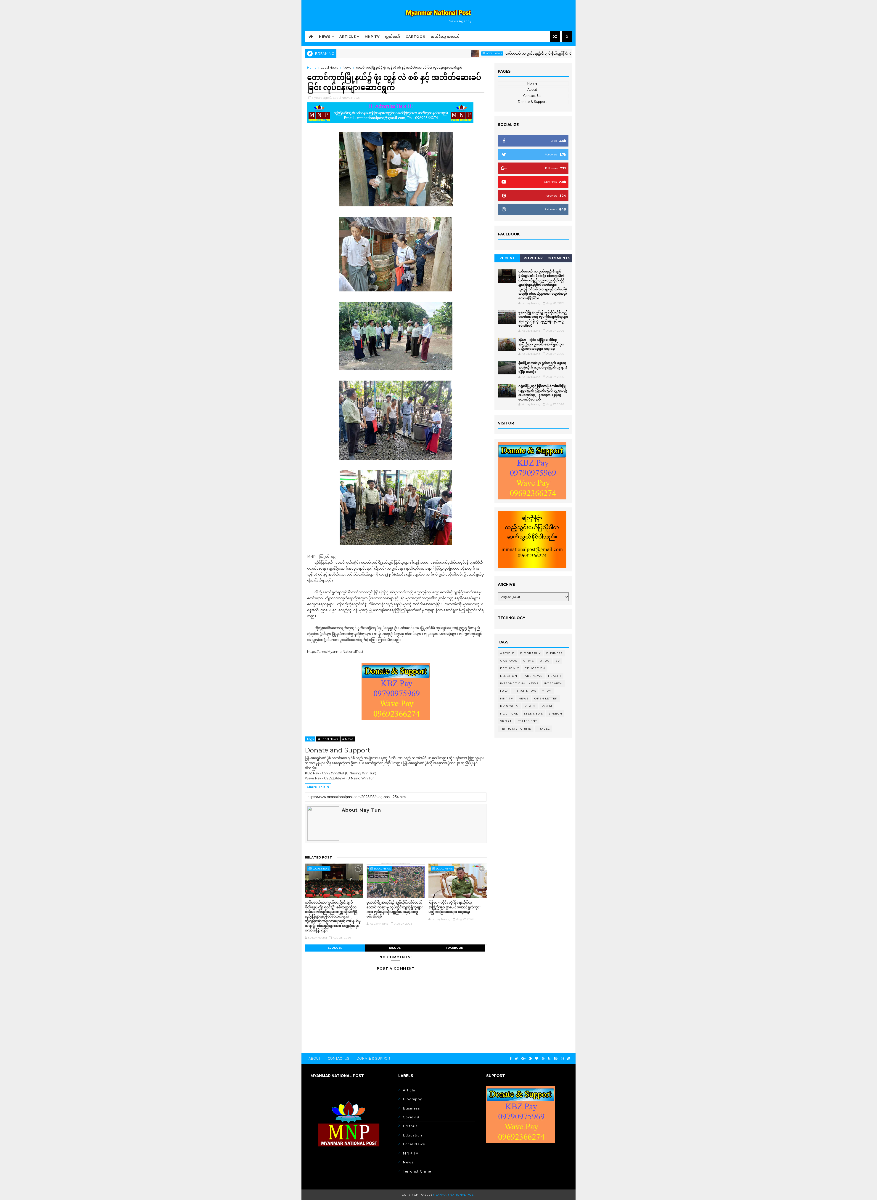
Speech (555, 713)
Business (554, 653)
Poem (547, 706)
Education (535, 668)
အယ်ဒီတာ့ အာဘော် (445, 37)
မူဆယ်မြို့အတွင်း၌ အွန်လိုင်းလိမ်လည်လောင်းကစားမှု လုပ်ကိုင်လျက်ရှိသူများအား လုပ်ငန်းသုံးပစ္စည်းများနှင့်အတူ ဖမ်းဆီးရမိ (395, 909)
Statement (527, 721)
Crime (528, 660)
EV (557, 660)
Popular (533, 258)
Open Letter (546, 698)
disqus (395, 947)
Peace (530, 706)
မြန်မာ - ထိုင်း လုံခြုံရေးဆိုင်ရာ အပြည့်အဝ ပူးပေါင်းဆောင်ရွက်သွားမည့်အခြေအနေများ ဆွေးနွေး (454, 907)
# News (347, 739)
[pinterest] (530, 1058)
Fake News (532, 675)
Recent (507, 258)
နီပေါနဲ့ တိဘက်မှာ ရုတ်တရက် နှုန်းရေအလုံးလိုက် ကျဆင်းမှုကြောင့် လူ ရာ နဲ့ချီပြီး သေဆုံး (542, 367)
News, (355, 97)
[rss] (549, 1058)
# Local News (328, 739)
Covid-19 (411, 1117)
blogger (335, 947)
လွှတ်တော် (392, 37)
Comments (559, 258)
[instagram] (562, 1058)
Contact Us (532, 96)
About (532, 90)
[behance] (556, 1058)
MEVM (547, 691)
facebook (454, 947)
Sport (506, 721)
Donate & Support (532, 102)
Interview (553, 683)
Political (509, 713)
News (324, 37)
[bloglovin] (536, 1058)
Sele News (533, 713)
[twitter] (516, 1058)
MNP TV (372, 37)
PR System (509, 706)
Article (347, 37)
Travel (543, 728)
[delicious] (568, 1058)
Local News (437, 53)
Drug (545, 660)
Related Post (318, 857)
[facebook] (511, 1058)
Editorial (411, 1126)
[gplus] (523, 1058)
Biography (530, 653)
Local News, (342, 97)
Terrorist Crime (515, 728)
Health (554, 675)
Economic (509, 668)
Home (312, 67)
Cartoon (415, 37)
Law (504, 691)
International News (519, 683)
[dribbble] (543, 1058)
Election (508, 675)
